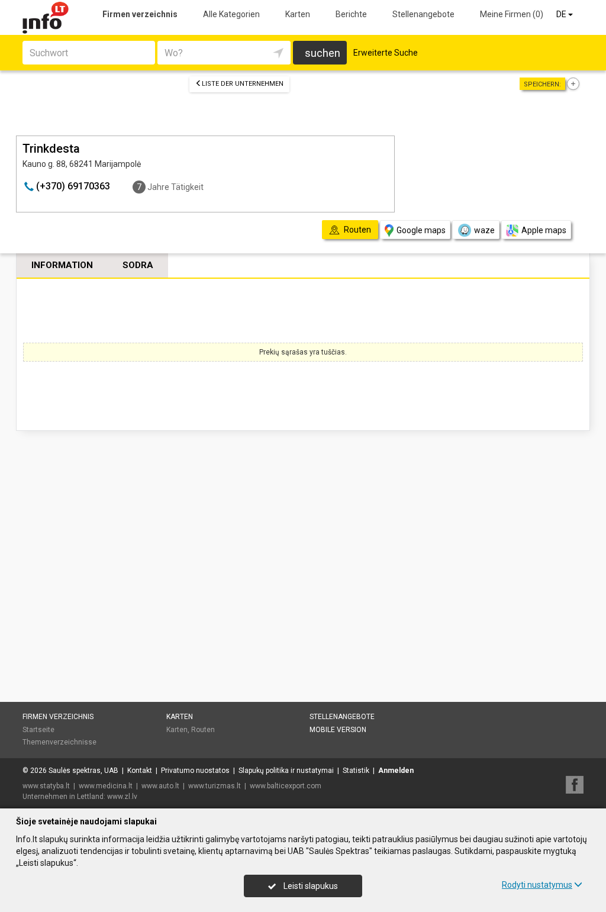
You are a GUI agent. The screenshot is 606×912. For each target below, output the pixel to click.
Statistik (356, 770)
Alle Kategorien (231, 14)
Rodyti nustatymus (537, 885)
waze (484, 230)
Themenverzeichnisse (59, 742)
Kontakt (139, 770)
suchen (322, 53)
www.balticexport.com (285, 786)
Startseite (38, 730)
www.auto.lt (160, 786)
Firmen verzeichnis (140, 14)
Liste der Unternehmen (242, 84)
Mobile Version (338, 730)
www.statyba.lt (46, 786)
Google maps (421, 230)
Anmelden (396, 770)
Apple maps (543, 230)
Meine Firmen (511, 14)
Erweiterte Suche (385, 52)
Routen (203, 730)
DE (562, 14)
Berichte (351, 14)
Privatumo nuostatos (195, 770)
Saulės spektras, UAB (83, 770)
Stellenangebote (423, 14)
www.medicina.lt (106, 786)
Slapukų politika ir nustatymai (286, 770)
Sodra (138, 265)
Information (62, 265)
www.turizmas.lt (214, 786)
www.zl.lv (122, 796)
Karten (297, 14)
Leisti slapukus (310, 886)
